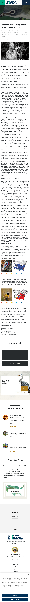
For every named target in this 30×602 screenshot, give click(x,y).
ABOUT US (15, 507)
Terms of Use (15, 564)
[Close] (28, 574)
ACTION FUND (15, 525)
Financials (15, 571)
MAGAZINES (15, 516)
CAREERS (15, 529)
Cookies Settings (15, 591)
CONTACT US (15, 512)
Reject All (15, 595)
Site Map (15, 569)
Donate (26, 2)
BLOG (15, 520)
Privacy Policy (15, 566)
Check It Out (13, 451)
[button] (24, 388)
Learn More (13, 426)
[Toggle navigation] (2, 2)
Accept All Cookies (15, 599)
